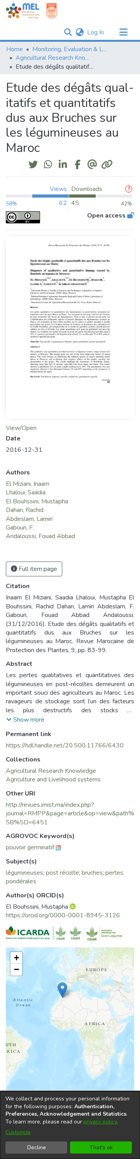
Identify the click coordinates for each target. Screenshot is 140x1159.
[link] (51, 771)
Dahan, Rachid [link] (25, 510)
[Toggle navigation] (123, 32)
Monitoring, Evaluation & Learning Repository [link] (71, 49)
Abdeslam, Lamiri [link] (29, 519)
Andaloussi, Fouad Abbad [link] (40, 536)
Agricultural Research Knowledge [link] (54, 57)
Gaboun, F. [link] (20, 527)
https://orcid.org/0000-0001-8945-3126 (63, 915)
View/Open (21, 428)
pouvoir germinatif (30, 847)
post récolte (62, 872)
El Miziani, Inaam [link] (27, 484)
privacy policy (100, 1121)
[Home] (22, 11)
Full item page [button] (37, 569)
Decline (36, 1147)
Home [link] (14, 49)
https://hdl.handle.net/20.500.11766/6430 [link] (65, 745)
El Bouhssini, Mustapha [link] (37, 501)
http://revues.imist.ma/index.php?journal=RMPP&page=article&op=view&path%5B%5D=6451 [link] (70, 814)
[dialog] (70, 1125)
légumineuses (24, 872)
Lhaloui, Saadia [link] (26, 492)
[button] (68, 32)
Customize (18, 1132)
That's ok (101, 1147)
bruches (92, 872)
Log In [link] (96, 32)
